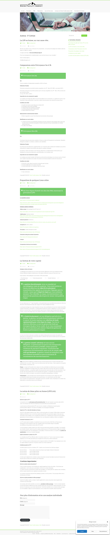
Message (22, 505)
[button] (107, 522)
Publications (40, 11)
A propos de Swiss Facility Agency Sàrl (63, 11)
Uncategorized (32, 43)
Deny (93, 531)
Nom (23, 498)
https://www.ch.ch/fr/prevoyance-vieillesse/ (29, 200)
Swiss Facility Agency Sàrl (35, 175)
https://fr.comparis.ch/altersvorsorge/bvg (29, 227)
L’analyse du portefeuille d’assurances (47, 533)
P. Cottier (23, 43)
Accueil (22, 11)
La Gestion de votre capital (30, 261)
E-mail (24, 501)
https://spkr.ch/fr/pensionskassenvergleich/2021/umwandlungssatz (35, 249)
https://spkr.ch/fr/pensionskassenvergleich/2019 (31, 246)
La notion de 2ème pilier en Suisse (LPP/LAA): (38, 391)
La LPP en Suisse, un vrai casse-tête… (34, 40)
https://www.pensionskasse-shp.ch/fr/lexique (30, 232)
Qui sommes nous (49, 11)
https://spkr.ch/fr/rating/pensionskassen (29, 237)
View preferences (103, 531)
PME (34, 11)
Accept (82, 531)
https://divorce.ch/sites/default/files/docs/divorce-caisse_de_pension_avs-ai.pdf (38, 222)
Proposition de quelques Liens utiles (34, 180)
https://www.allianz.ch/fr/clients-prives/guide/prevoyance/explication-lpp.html (37, 211)
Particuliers (28, 11)
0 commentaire (31, 46)
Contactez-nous (25, 520)
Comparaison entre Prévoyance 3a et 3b (35, 65)
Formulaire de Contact (79, 11)
